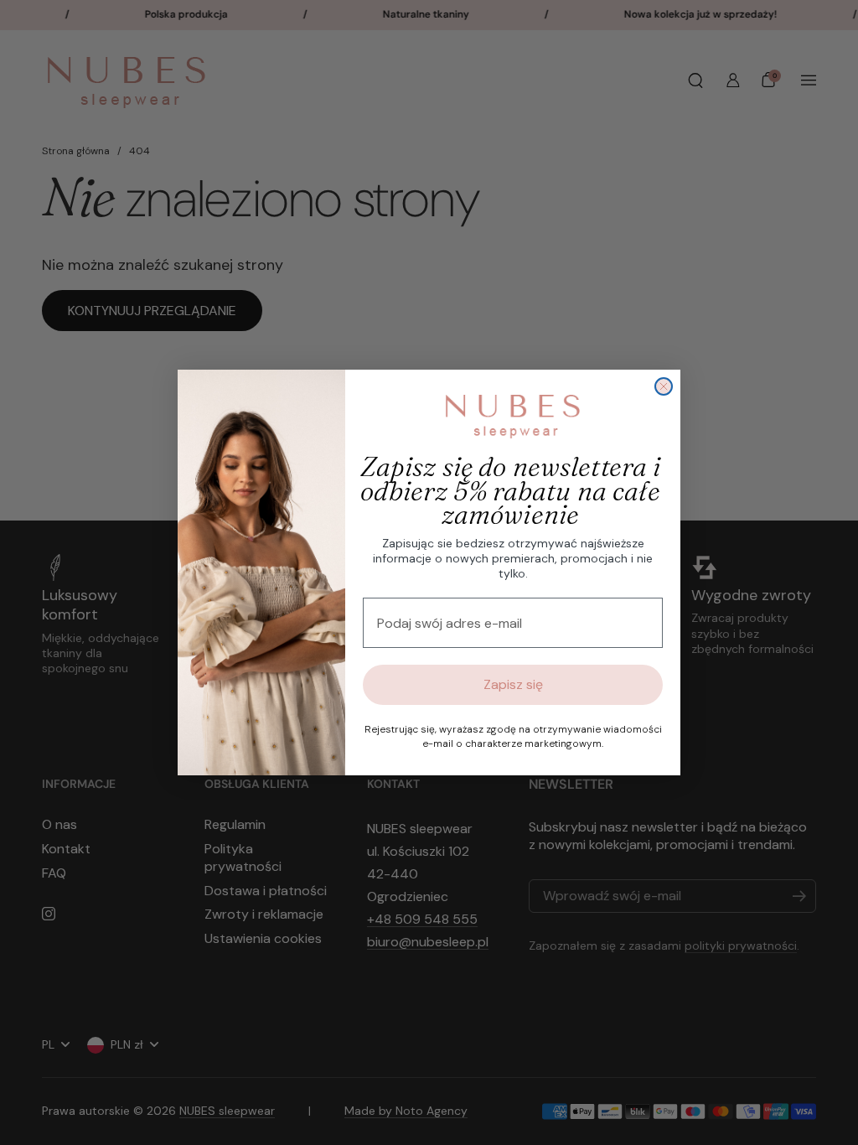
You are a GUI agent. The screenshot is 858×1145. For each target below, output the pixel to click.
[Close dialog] (663, 386)
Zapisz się (513, 684)
